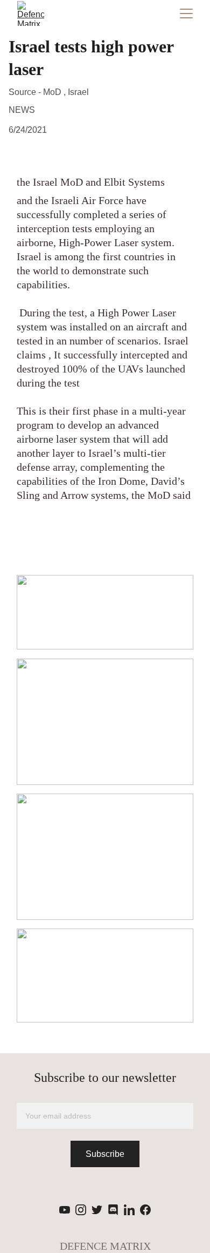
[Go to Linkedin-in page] (129, 1209)
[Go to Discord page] (113, 1209)
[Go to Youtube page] (64, 1209)
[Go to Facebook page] (145, 1209)
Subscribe (105, 1154)
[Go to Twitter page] (97, 1209)
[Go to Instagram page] (80, 1209)
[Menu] (186, 13)
